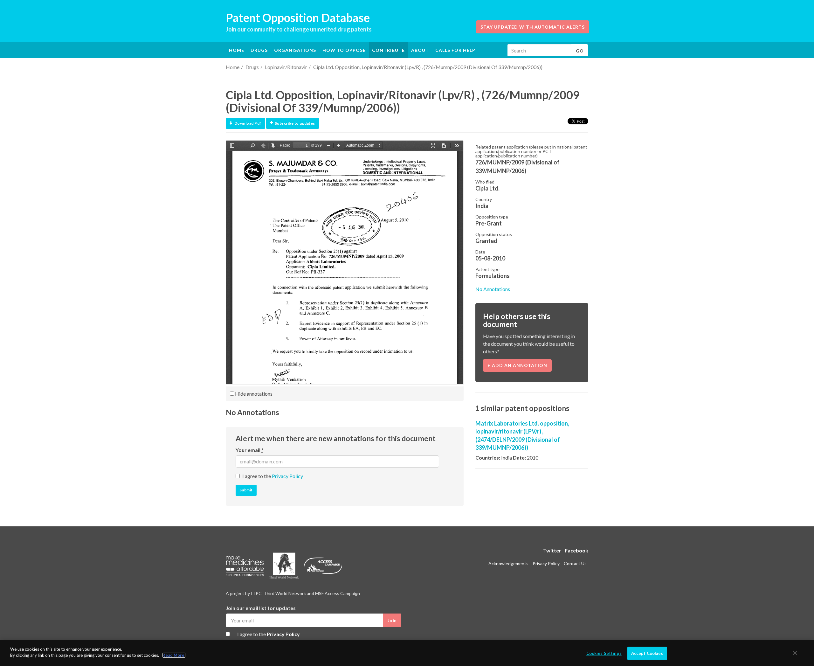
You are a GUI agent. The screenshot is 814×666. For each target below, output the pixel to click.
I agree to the (272, 476)
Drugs (252, 67)
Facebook (576, 550)
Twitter (552, 550)
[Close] (795, 653)
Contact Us (575, 563)
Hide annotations (253, 394)
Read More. (173, 655)
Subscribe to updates (295, 123)
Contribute (388, 50)
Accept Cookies (647, 653)
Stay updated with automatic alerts (532, 27)
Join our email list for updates (261, 608)
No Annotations (492, 289)
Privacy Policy (287, 476)
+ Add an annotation (517, 365)
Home (236, 50)
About (420, 50)
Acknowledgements (508, 563)
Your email (250, 450)
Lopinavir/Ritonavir (286, 67)
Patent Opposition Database (298, 17)
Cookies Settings (604, 653)
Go (580, 50)
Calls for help (455, 50)
